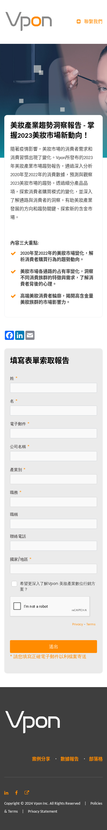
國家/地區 (19, 559)
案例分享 (41, 759)
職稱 (14, 514)
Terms (91, 624)
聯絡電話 (18, 536)
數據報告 (69, 759)
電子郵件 (18, 424)
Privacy (77, 624)
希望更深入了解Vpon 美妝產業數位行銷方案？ (57, 586)
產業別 (16, 469)
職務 (14, 492)
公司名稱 (18, 446)
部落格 (96, 759)
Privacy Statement (42, 812)
